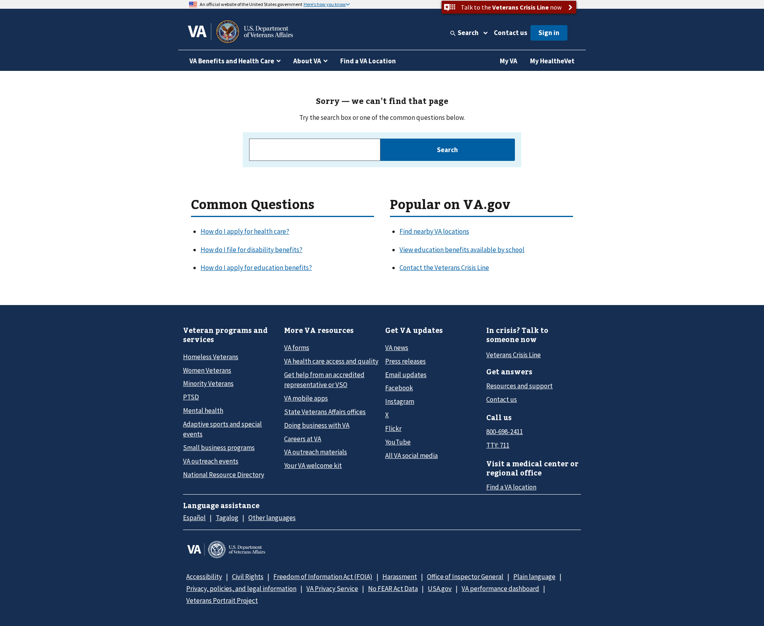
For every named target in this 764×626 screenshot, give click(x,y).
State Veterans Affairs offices (325, 411)
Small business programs (219, 447)
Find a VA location (511, 487)
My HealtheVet (552, 61)
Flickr (393, 428)
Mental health (203, 410)
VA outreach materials (315, 452)
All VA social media (411, 455)
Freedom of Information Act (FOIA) (322, 576)
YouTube (398, 442)
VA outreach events (210, 461)
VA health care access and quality (331, 361)
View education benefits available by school (462, 249)
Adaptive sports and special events (222, 429)
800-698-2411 (504, 431)
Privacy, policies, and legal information (241, 588)
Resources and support (519, 385)
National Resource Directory (223, 474)
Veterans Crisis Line (513, 354)
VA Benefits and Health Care (231, 61)
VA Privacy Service (332, 588)
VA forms (296, 347)
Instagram (399, 401)
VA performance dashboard (500, 588)
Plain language (534, 576)
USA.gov (440, 588)
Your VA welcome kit (313, 465)
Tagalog (227, 517)
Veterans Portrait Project (222, 600)
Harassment (399, 576)
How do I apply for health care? (245, 231)
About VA (307, 61)
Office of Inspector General (465, 576)
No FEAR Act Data (393, 588)
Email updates (406, 374)
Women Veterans (207, 370)
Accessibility (204, 576)
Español (194, 517)
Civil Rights (247, 576)
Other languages (272, 517)
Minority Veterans (208, 383)
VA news (396, 347)
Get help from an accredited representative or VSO (324, 379)
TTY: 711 (497, 445)
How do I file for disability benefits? (251, 249)
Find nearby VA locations (434, 231)
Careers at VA (302, 438)
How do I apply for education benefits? (256, 267)
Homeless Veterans (210, 356)
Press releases (405, 361)
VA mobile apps (306, 398)
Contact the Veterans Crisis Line (444, 267)
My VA (508, 61)
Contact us (510, 32)
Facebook (399, 387)
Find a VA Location (368, 61)
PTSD (191, 397)
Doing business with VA (316, 425)
